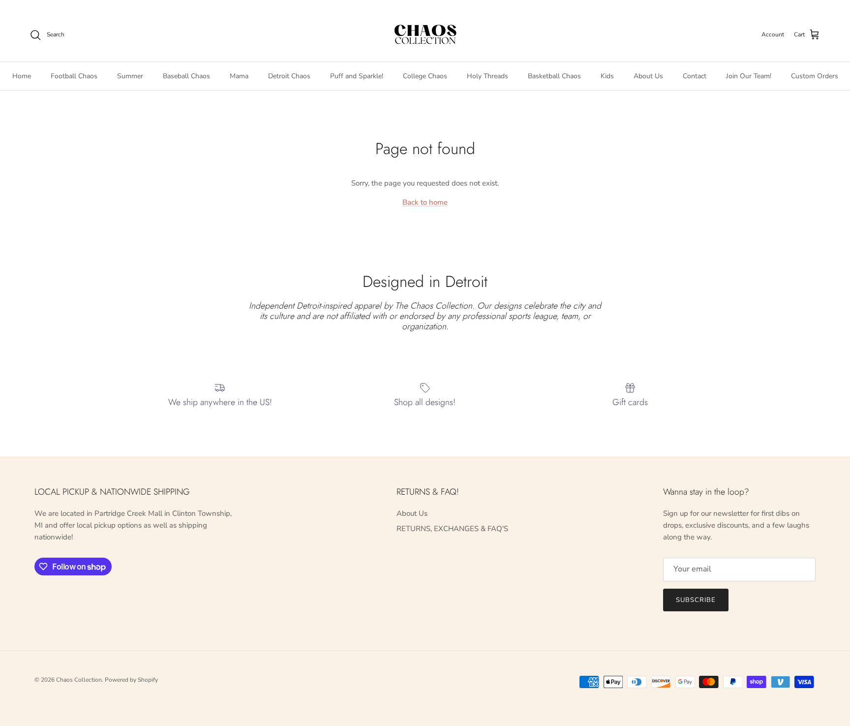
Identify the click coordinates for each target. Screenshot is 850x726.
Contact (694, 75)
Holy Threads (487, 75)
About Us (648, 75)
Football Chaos (74, 75)
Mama (239, 75)
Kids (607, 75)
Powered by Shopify (131, 680)
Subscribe (696, 600)
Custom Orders (814, 75)
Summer (130, 75)
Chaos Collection (79, 680)
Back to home (425, 202)
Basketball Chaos (554, 75)
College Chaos (425, 75)
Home (21, 75)
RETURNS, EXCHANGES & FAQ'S (452, 529)
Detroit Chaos (289, 75)
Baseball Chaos (186, 75)
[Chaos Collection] (425, 35)
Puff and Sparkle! (356, 75)
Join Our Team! (748, 75)
